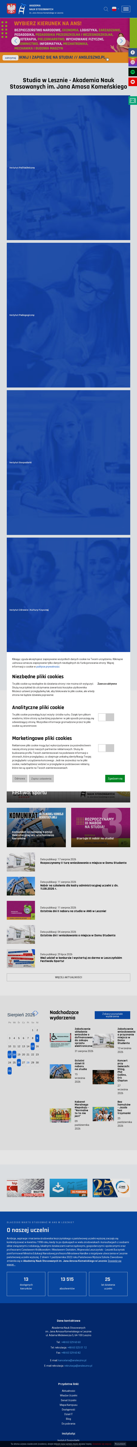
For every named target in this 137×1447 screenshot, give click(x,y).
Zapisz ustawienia (41, 778)
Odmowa (20, 778)
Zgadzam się (115, 778)
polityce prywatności (47, 666)
